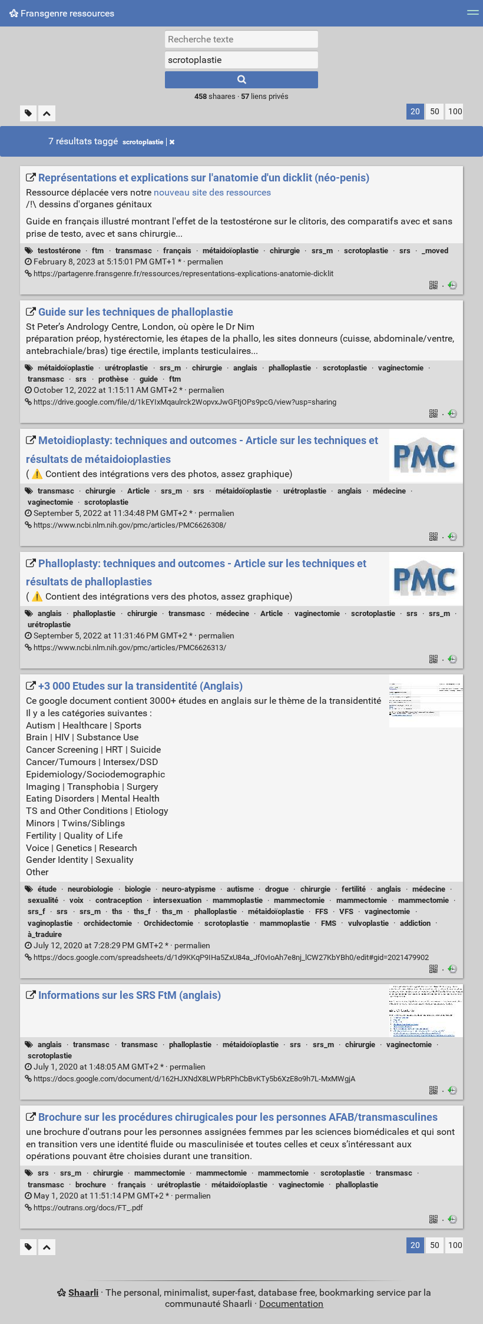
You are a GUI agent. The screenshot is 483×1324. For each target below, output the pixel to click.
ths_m (172, 911)
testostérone (59, 250)
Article (138, 490)
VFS (346, 911)
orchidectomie (108, 923)
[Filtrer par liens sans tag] (28, 113)
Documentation (291, 1303)
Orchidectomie (168, 923)
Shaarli (83, 1292)
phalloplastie (290, 367)
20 (415, 112)
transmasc (133, 250)
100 (455, 112)
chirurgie (285, 250)
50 (434, 112)
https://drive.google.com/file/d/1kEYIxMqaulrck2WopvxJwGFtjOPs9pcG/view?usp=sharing (184, 402)
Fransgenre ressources (66, 13)
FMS (328, 923)
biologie (138, 889)
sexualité (43, 900)
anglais (245, 367)
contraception (118, 900)
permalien (127, 262)
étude (47, 889)
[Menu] (473, 16)
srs (405, 250)
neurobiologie (90, 889)
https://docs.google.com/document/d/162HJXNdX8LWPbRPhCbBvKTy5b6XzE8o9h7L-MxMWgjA (193, 1078)
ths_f (142, 911)
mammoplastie (238, 900)
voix (77, 900)
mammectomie (299, 900)
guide (149, 379)
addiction (415, 923)
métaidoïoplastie (231, 250)
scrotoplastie (143, 142)
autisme (240, 889)
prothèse (113, 379)
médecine (389, 490)
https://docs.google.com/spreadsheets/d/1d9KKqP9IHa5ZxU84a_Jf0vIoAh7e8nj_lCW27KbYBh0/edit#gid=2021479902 (230, 957)
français (177, 250)
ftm (98, 250)
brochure (90, 1184)
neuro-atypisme (189, 889)
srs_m (322, 250)
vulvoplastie (368, 923)
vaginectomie (401, 367)
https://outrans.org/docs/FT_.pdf (87, 1207)
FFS (321, 911)
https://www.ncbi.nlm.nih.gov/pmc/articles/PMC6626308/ (129, 525)
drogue (277, 889)
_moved (435, 250)
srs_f (36, 911)
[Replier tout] (46, 113)
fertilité (354, 889)
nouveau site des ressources (212, 192)
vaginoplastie (50, 923)
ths (117, 911)
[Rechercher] (241, 79)
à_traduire (45, 934)
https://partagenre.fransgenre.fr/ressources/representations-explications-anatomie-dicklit (182, 273)
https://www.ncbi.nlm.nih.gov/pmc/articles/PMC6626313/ (129, 647)
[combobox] (241, 59)
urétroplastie (126, 367)
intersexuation (177, 900)
